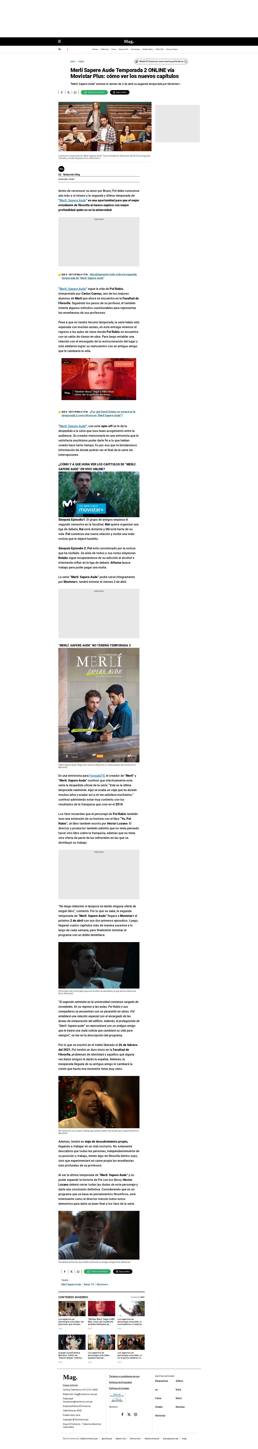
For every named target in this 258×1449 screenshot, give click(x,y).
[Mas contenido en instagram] (135, 1414)
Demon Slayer (172, 49)
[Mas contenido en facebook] (122, 1414)
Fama (158, 1398)
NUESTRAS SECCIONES (164, 1376)
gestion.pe (107, 1438)
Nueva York (123, 49)
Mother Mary (148, 49)
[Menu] (61, 42)
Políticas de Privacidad (120, 1382)
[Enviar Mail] (60, 174)
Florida (95, 49)
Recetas (180, 1407)
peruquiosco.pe (170, 1438)
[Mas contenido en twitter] (129, 1414)
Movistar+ (102, 1284)
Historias (160, 1415)
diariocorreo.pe (152, 1438)
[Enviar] (59, 49)
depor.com (121, 1438)
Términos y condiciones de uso (124, 1376)
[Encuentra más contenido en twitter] (68, 92)
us (156, 1389)
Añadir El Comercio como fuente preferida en (161, 61)
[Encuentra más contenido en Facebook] (61, 92)
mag (184, 1438)
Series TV (89, 1284)
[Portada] (70, 1382)
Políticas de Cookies (119, 1388)
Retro (179, 1398)
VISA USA (159, 49)
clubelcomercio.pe (89, 1438)
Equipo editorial (70, 1385)
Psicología (135, 49)
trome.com (135, 1438)
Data (178, 1389)
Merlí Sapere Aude (71, 1284)
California (104, 49)
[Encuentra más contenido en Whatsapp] (75, 92)
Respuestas (161, 1381)
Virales (159, 1407)
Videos (179, 1381)
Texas (113, 49)
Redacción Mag (71, 174)
